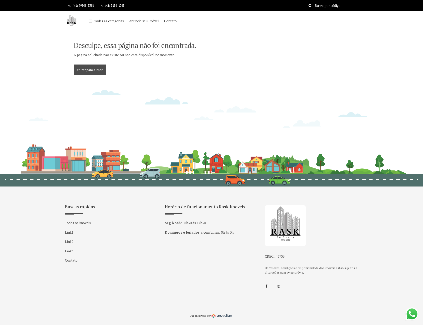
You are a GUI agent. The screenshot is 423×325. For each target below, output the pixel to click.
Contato (170, 21)
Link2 (69, 241)
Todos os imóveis (78, 223)
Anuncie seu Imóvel (144, 21)
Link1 (69, 232)
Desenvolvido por (200, 315)
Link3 (69, 251)
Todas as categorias (109, 21)
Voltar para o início (90, 70)
